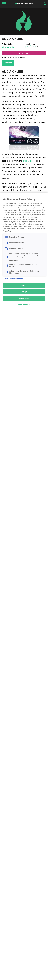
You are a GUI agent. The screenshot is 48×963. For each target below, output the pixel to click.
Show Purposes (24, 304)
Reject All (24, 285)
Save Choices (24, 298)
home (4, 57)
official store (29, 160)
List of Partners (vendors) (13, 278)
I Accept (24, 292)
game (10, 57)
